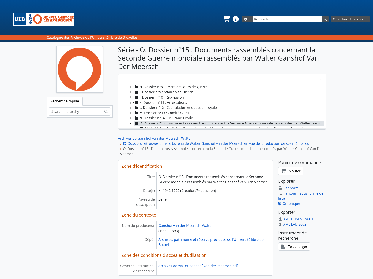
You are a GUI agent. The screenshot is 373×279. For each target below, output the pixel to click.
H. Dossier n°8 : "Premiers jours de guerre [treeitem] (173, 86)
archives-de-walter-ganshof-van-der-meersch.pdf (198, 265)
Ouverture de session (349, 19)
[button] (226, 19)
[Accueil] (45, 19)
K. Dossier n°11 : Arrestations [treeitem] (163, 102)
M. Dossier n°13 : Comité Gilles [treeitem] (164, 112)
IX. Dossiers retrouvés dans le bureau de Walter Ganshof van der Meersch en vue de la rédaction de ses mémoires (216, 143)
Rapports (291, 188)
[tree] (222, 107)
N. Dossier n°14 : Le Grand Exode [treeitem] (166, 118)
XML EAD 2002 (294, 224)
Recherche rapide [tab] (64, 101)
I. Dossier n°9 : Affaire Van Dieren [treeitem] (166, 92)
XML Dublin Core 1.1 (299, 219)
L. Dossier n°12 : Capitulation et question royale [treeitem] (178, 107)
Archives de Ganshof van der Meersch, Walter (155, 138)
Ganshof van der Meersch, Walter (185, 225)
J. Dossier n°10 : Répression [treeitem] (161, 97)
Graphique (291, 203)
